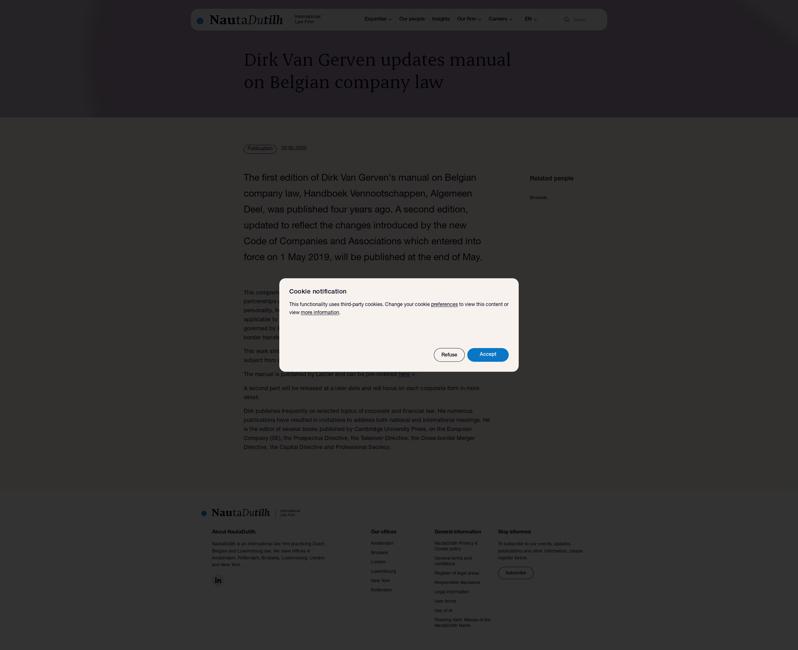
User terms (445, 602)
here (404, 375)
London (378, 562)
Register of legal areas (457, 573)
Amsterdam (382, 544)
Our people (412, 19)
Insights (441, 19)
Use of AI (444, 611)
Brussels (379, 553)
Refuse (449, 355)
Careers (498, 19)
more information (320, 313)
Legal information (452, 592)
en (528, 19)
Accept (488, 354)
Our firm (466, 19)
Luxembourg (383, 572)
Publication (260, 149)
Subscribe (516, 573)
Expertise (376, 19)
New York (380, 581)
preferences (444, 305)
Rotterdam (381, 590)
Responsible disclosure (457, 583)
